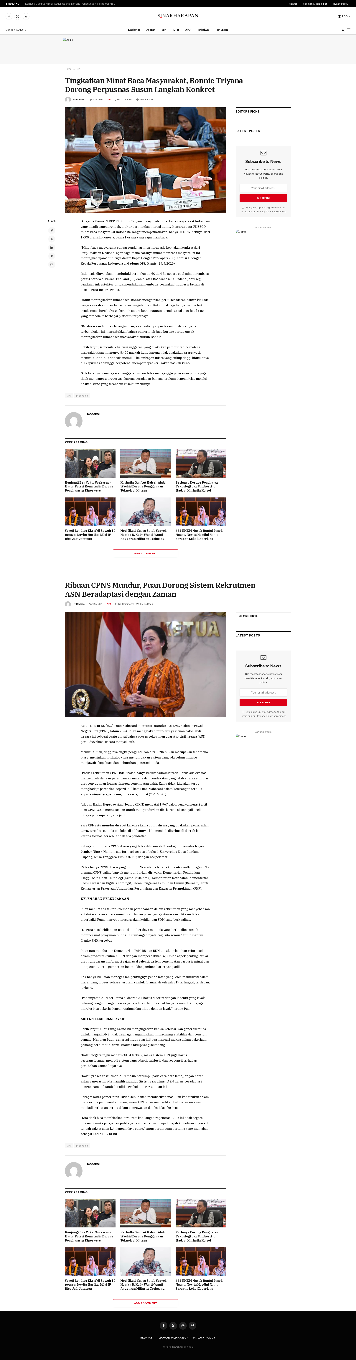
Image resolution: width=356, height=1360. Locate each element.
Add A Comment (145, 553)
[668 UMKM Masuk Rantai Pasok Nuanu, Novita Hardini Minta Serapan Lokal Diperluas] (201, 511)
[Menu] (348, 30)
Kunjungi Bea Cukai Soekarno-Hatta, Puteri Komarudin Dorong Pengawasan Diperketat (89, 486)
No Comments (126, 99)
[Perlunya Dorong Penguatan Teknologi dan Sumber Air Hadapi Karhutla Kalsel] (201, 463)
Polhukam (221, 29)
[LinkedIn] (51, 247)
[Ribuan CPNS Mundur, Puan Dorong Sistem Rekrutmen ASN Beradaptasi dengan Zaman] (145, 664)
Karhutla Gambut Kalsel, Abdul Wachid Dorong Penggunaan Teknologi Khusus (71, 3)
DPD (188, 29)
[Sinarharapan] (178, 16)
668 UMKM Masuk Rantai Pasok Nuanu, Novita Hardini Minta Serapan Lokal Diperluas (199, 535)
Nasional (134, 29)
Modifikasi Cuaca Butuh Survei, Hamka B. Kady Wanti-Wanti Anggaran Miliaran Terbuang (143, 535)
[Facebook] (51, 230)
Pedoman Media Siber (314, 3)
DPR (176, 29)
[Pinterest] (51, 256)
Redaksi (292, 3)
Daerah (151, 29)
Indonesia (82, 395)
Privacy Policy (340, 3)
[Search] (343, 30)
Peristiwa (203, 29)
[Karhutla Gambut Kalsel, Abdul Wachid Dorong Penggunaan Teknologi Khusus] (145, 463)
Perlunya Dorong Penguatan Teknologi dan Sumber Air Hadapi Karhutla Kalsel (197, 486)
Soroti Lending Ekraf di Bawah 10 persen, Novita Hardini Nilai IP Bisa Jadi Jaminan (90, 535)
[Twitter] (51, 239)
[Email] (51, 264)
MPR (164, 29)
